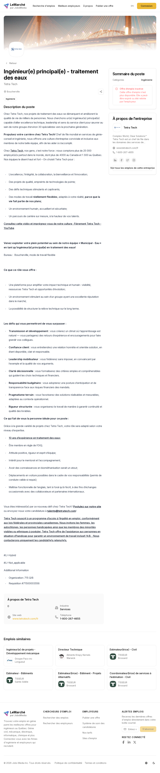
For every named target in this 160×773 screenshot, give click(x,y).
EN (132, 6)
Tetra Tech (10, 84)
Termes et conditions (95, 763)
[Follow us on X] (134, 742)
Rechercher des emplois (55, 717)
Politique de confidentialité (68, 763)
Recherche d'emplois (44, 6)
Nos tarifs (87, 732)
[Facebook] (121, 160)
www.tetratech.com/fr (25, 618)
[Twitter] (127, 160)
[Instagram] (133, 160)
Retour (13, 63)
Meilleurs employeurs (69, 6)
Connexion (146, 6)
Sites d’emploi (89, 738)
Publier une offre (104, 6)
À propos (88, 6)
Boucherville (13, 91)
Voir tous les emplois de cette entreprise (132, 168)
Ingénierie (10, 99)
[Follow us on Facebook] (123, 742)
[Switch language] (146, 763)
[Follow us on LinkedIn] (129, 742)
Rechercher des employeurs (58, 723)
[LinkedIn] (115, 160)
